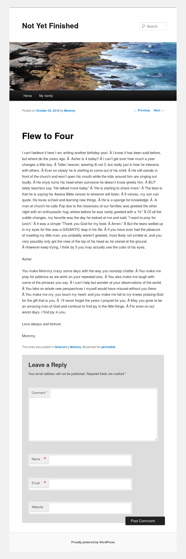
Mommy (69, 110)
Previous (142, 110)
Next (159, 110)
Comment (39, 392)
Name (39, 459)
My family (46, 95)
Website (37, 507)
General (59, 347)
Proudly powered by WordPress (93, 542)
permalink (108, 347)
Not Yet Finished (50, 25)
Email (39, 483)
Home (27, 95)
